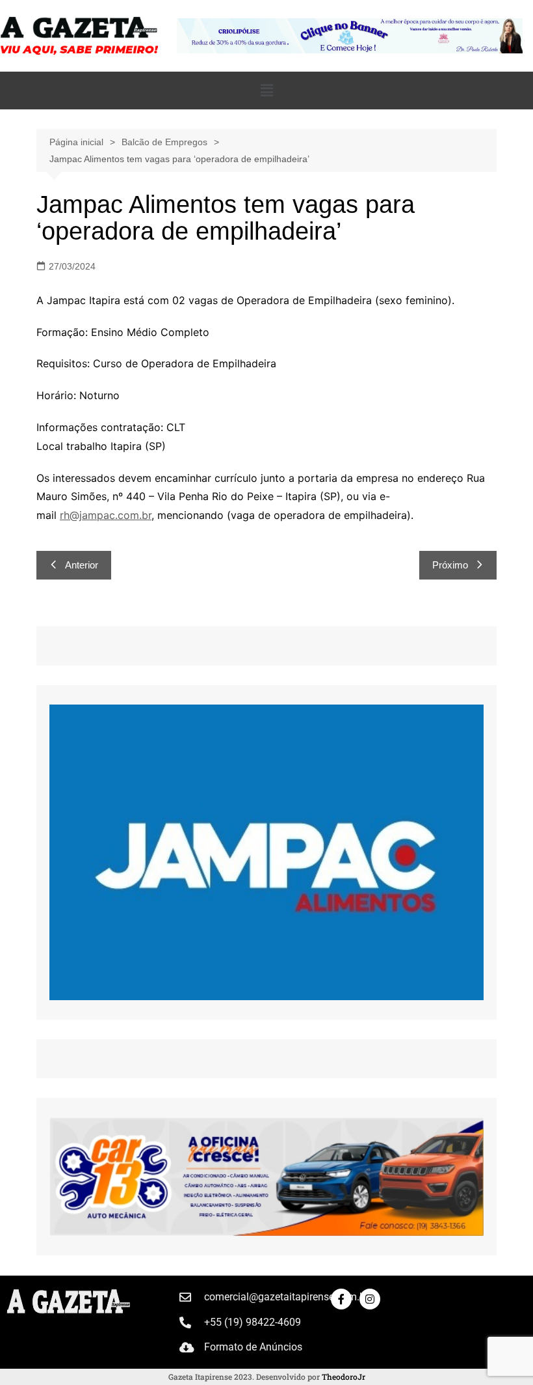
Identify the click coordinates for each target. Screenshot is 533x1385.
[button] (266, 90)
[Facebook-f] (341, 1299)
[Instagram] (369, 1299)
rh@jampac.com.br (105, 515)
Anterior (81, 564)
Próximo (450, 564)
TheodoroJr (343, 1376)
